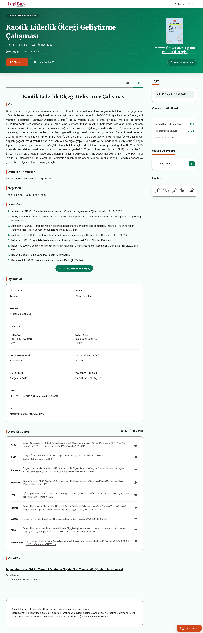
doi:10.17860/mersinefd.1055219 (38, 459)
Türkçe (178, 4)
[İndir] (192, 163)
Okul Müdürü (30, 178)
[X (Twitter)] (174, 190)
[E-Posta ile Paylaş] (191, 190)
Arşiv (155, 81)
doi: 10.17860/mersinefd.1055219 (38, 497)
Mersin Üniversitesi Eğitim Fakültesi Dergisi (175, 50)
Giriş (191, 4)
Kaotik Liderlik (14, 178)
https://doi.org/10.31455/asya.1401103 (23, 579)
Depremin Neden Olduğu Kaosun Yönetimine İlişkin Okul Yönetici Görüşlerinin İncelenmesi (64, 569)
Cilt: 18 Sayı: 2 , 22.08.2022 (172, 94)
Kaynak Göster (42, 62)
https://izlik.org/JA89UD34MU (27, 413)
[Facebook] (157, 190)
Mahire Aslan (31, 51)
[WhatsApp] (166, 190)
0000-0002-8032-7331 (86, 339)
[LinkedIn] (182, 190)
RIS (125, 430)
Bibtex (139, 430)
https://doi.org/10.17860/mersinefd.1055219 (34, 396)
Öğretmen (45, 178)
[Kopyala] (135, 446)
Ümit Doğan (12, 51)
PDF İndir (15, 62)
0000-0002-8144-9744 (21, 339)
